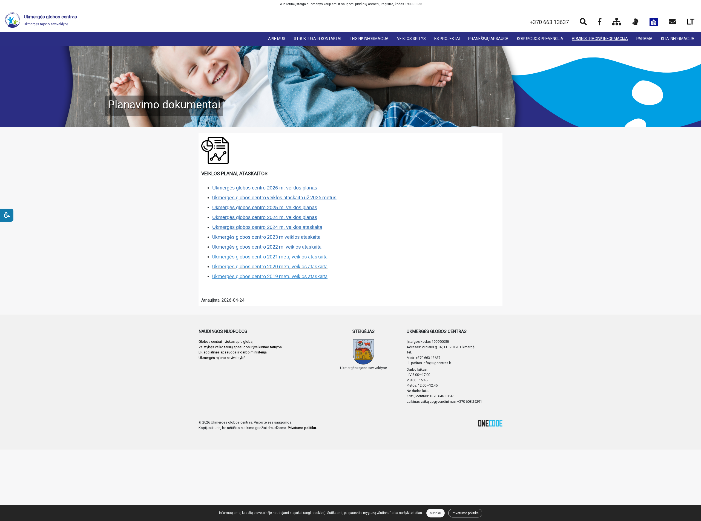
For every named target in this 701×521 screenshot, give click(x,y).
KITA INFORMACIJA (677, 38)
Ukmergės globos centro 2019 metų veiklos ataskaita (269, 276)
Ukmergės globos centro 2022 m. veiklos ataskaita (266, 247)
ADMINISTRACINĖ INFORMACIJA (600, 38)
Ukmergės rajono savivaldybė (222, 358)
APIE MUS (276, 38)
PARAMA (644, 38)
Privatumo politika (465, 513)
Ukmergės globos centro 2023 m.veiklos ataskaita (266, 237)
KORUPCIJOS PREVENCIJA (540, 38)
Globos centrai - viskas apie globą (225, 341)
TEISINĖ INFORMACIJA (369, 38)
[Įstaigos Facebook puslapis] (600, 22)
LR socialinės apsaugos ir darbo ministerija (233, 352)
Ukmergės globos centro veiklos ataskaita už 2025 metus (274, 197)
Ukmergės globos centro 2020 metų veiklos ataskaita (269, 266)
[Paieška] (583, 22)
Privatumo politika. (302, 428)
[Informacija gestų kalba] (635, 22)
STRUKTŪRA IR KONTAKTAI (317, 38)
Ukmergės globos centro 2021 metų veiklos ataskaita (269, 257)
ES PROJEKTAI (447, 38)
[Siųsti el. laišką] (672, 22)
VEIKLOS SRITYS (411, 38)
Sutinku (435, 513)
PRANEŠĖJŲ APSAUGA (488, 38)
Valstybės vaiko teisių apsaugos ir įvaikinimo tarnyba (240, 347)
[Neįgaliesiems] (7, 215)
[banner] (40, 20)
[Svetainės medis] (617, 22)
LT (690, 21)
